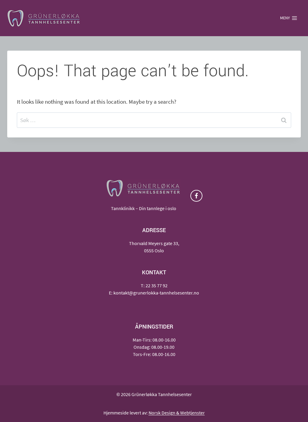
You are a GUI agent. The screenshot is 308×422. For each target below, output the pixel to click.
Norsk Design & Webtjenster (177, 413)
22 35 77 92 (157, 285)
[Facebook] (196, 196)
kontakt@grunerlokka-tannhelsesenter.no (156, 293)
